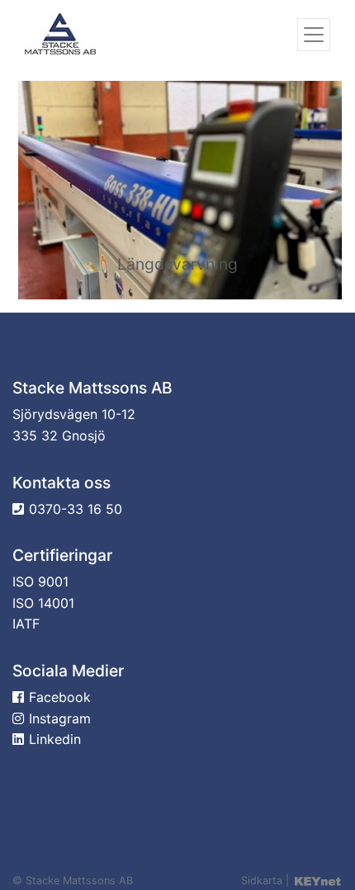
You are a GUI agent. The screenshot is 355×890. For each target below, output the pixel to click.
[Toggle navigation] (313, 34)
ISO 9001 (40, 581)
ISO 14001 (43, 603)
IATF (26, 623)
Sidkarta (261, 880)
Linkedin (55, 739)
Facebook (60, 697)
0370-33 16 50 (75, 509)
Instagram (60, 718)
